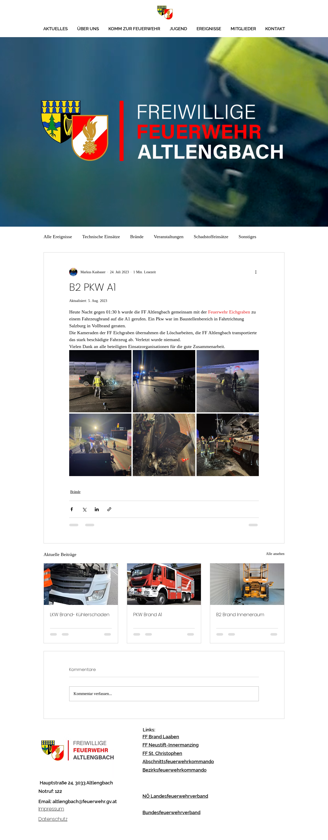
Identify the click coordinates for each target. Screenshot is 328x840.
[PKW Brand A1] (164, 584)
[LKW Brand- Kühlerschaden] (81, 584)
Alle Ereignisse (58, 236)
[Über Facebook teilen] (71, 509)
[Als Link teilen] (109, 509)
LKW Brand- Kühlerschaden (79, 614)
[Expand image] (100, 381)
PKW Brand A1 (147, 614)
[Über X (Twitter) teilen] (84, 509)
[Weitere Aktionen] (256, 272)
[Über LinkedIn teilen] (96, 509)
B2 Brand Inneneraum (240, 614)
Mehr (244, 236)
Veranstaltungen (168, 236)
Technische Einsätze (101, 236)
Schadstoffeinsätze (211, 236)
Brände (137, 236)
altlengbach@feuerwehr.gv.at (85, 805)
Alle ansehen (275, 554)
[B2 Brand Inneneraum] (247, 584)
